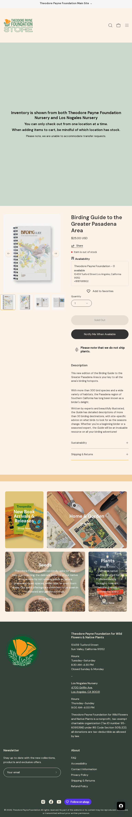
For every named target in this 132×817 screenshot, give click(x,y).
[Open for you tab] (121, 806)
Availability (82, 259)
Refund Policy (79, 786)
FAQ (73, 758)
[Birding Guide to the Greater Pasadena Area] (7, 302)
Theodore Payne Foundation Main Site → (66, 3)
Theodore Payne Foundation (26, 810)
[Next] (55, 253)
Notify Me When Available (100, 334)
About (75, 750)
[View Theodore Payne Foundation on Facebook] (51, 801)
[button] (110, 25)
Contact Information (84, 769)
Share (79, 245)
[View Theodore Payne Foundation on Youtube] (59, 801)
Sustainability (79, 442)
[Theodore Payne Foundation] (18, 25)
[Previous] (8, 253)
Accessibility (79, 763)
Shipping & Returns (82, 454)
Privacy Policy (79, 775)
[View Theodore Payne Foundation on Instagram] (43, 801)
